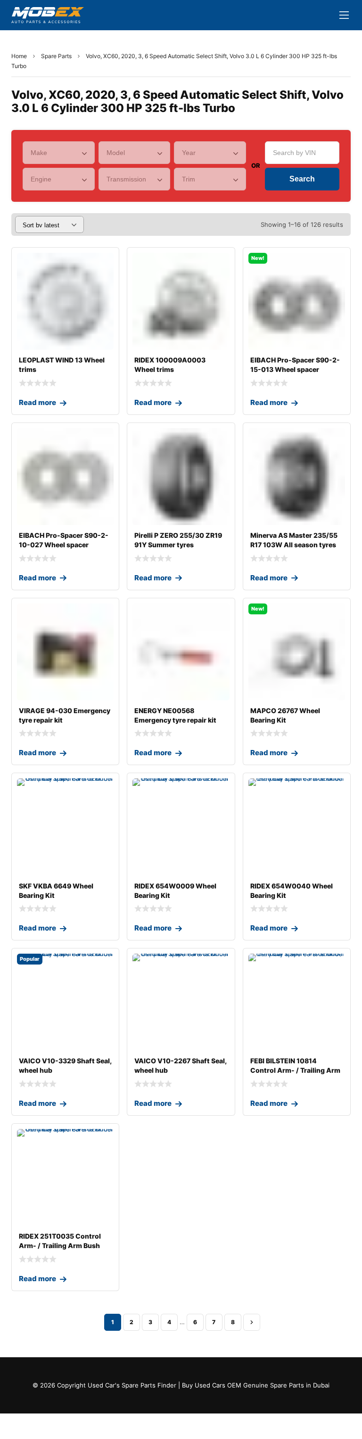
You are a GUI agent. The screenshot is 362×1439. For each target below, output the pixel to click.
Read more (37, 402)
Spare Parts (56, 56)
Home (19, 56)
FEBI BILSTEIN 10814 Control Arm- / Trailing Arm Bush (295, 1070)
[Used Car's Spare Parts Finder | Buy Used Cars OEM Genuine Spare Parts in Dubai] (47, 15)
